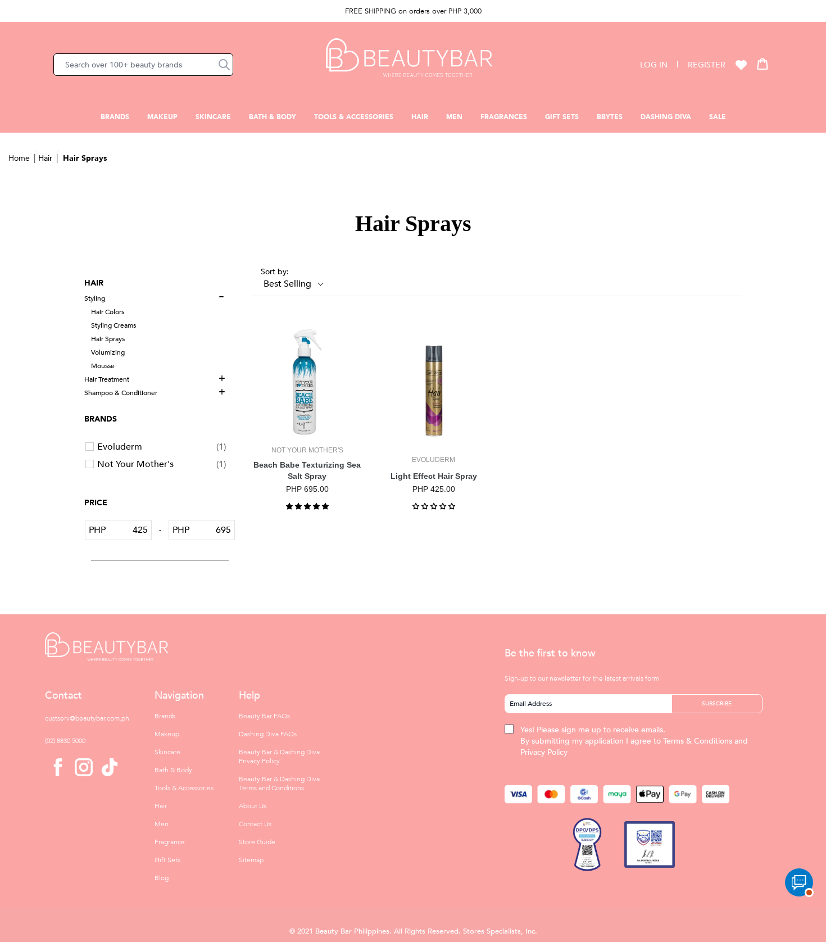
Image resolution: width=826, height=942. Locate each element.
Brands (115, 116)
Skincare (213, 116)
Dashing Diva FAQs (268, 734)
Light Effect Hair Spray (434, 476)
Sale (717, 116)
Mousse (103, 365)
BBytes (610, 116)
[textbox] (128, 530)
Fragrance (170, 841)
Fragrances (503, 116)
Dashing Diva (666, 116)
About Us (252, 805)
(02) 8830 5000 (65, 740)
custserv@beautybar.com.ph (87, 718)
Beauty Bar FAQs (264, 716)
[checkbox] (161, 447)
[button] (224, 65)
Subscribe (717, 704)
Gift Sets (562, 116)
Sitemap (251, 859)
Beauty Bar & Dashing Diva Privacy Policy (279, 757)
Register (706, 65)
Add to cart (307, 428)
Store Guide (257, 841)
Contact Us (255, 823)
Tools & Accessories (353, 116)
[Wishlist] (741, 64)
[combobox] (143, 64)
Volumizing (108, 352)
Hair (419, 116)
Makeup (162, 116)
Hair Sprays (85, 158)
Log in (654, 65)
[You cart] (762, 63)
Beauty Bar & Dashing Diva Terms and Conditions (279, 783)
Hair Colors (107, 311)
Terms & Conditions (697, 741)
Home (19, 158)
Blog (162, 877)
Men (454, 116)
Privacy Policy (544, 752)
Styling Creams (113, 325)
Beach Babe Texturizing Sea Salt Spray (307, 470)
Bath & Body (272, 116)
